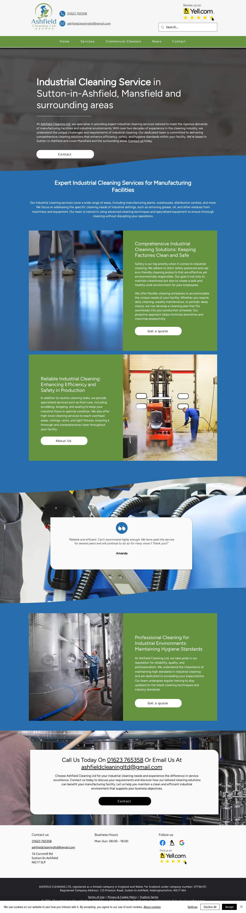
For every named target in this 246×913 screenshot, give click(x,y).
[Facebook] (162, 843)
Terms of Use (96, 897)
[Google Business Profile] (182, 843)
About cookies (152, 907)
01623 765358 (125, 759)
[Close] (241, 907)
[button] (87, 41)
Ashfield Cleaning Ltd (55, 124)
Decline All (210, 907)
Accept (229, 907)
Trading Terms (149, 897)
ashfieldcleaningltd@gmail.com (121, 766)
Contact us (135, 141)
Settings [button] (192, 907)
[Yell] (172, 843)
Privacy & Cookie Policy (122, 897)
